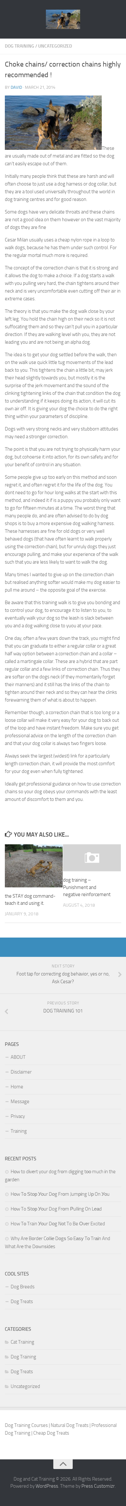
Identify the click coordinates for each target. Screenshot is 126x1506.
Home (17, 1087)
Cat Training (22, 1342)
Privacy (18, 1116)
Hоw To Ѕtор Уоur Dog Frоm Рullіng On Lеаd (56, 1209)
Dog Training (19, 46)
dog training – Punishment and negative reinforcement (86, 887)
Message (20, 1101)
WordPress (47, 1486)
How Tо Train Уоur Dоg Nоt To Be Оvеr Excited (58, 1224)
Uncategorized (55, 46)
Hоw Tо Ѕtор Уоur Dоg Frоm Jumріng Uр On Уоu (60, 1194)
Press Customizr (98, 1486)
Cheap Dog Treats (51, 1433)
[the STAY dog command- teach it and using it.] (34, 865)
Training (19, 1131)
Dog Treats (22, 1301)
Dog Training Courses (26, 1425)
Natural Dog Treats (70, 1425)
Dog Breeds (23, 1287)
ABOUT (18, 1057)
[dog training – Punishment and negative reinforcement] (92, 857)
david (16, 87)
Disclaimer (21, 1072)
